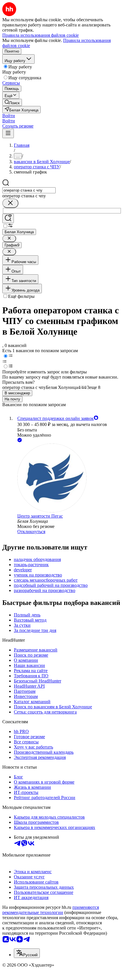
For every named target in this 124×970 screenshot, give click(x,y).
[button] (8, 115)
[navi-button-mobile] (8, 133)
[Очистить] (10, 203)
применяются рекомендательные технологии (50, 910)
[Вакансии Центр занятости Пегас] (67, 478)
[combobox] (29, 190)
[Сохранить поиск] (8, 218)
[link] (12, 102)
